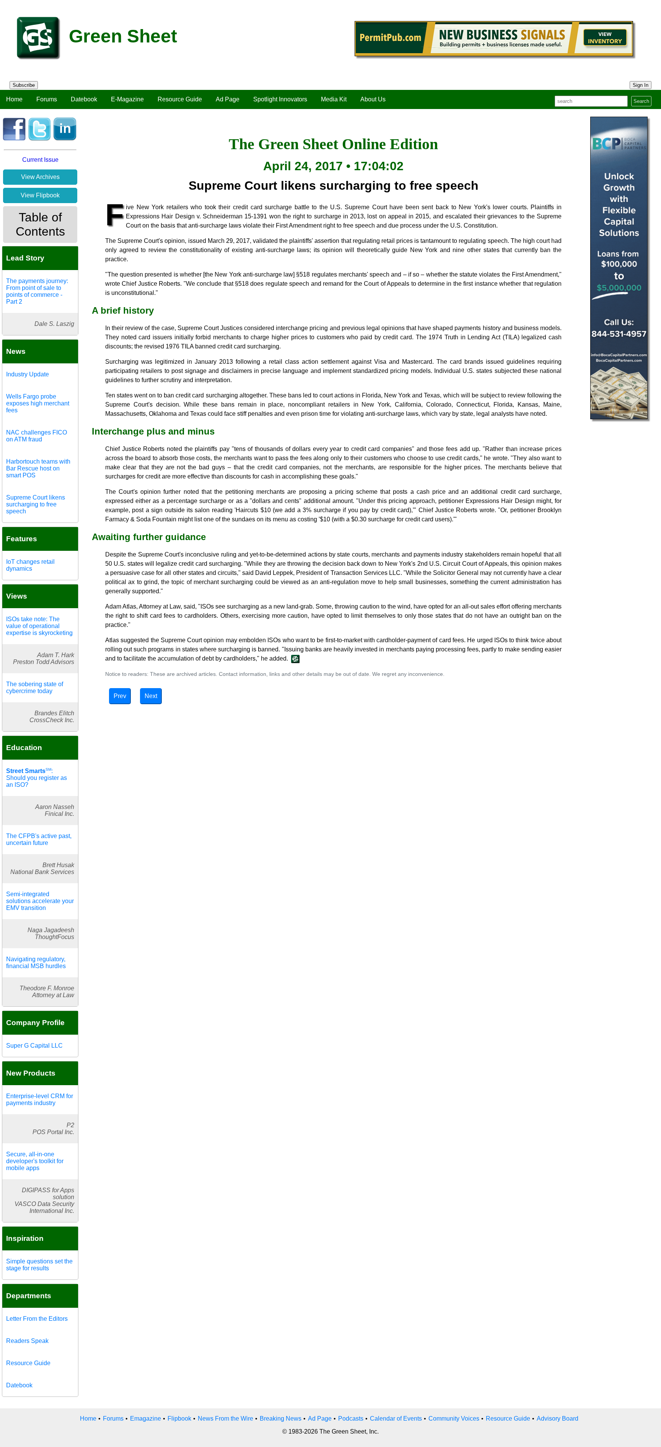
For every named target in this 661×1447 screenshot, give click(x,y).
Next (151, 696)
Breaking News (280, 1418)
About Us (373, 99)
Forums (46, 99)
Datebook (84, 99)
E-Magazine (127, 99)
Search (641, 101)
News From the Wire (225, 1418)
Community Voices (453, 1418)
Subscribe (24, 85)
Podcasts (350, 1418)
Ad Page (227, 99)
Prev (120, 696)
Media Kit (334, 99)
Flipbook (179, 1418)
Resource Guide (180, 99)
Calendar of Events (396, 1418)
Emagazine (145, 1418)
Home (14, 99)
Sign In (640, 85)
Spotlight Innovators (280, 99)
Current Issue (40, 159)
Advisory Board (557, 1418)
